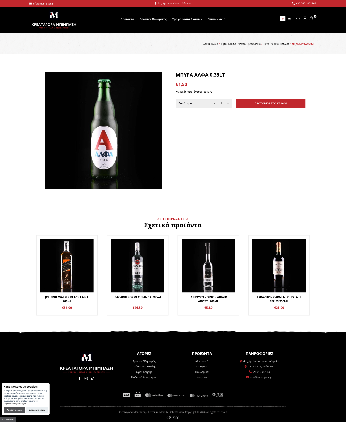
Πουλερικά (202, 372)
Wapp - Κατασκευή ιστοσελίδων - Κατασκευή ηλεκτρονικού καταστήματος (173, 417)
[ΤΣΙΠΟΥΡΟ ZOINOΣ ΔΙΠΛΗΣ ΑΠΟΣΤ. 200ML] (208, 275)
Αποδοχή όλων (14, 410)
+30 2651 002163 (306, 3)
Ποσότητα (185, 103)
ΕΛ (282, 18)
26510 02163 (261, 372)
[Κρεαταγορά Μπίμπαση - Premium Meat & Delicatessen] (86, 362)
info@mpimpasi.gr (43, 3)
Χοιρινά (202, 377)
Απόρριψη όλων (37, 410)
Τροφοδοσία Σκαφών (187, 19)
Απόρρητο (8, 419)
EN (289, 18)
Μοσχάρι (201, 366)
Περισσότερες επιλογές (15, 404)
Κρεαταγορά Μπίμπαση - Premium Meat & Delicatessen (54, 19)
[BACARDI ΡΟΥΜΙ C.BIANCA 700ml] (137, 275)
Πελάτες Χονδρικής (153, 19)
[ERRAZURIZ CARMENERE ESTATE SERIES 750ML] (279, 275)
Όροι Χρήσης (144, 372)
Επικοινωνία (216, 19)
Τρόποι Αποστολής (144, 366)
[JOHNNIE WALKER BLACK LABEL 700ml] (67, 275)
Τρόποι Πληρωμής (144, 361)
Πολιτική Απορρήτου (144, 377)
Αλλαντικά (201, 361)
